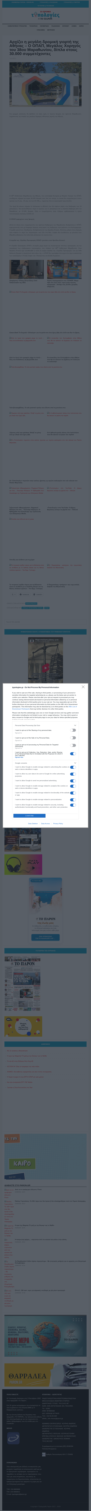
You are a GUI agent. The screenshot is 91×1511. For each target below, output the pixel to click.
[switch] (73, 730)
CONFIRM (29, 816)
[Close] (84, 687)
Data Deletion (33, 823)
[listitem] (45, 725)
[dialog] (45, 755)
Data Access (45, 823)
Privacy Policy (58, 823)
